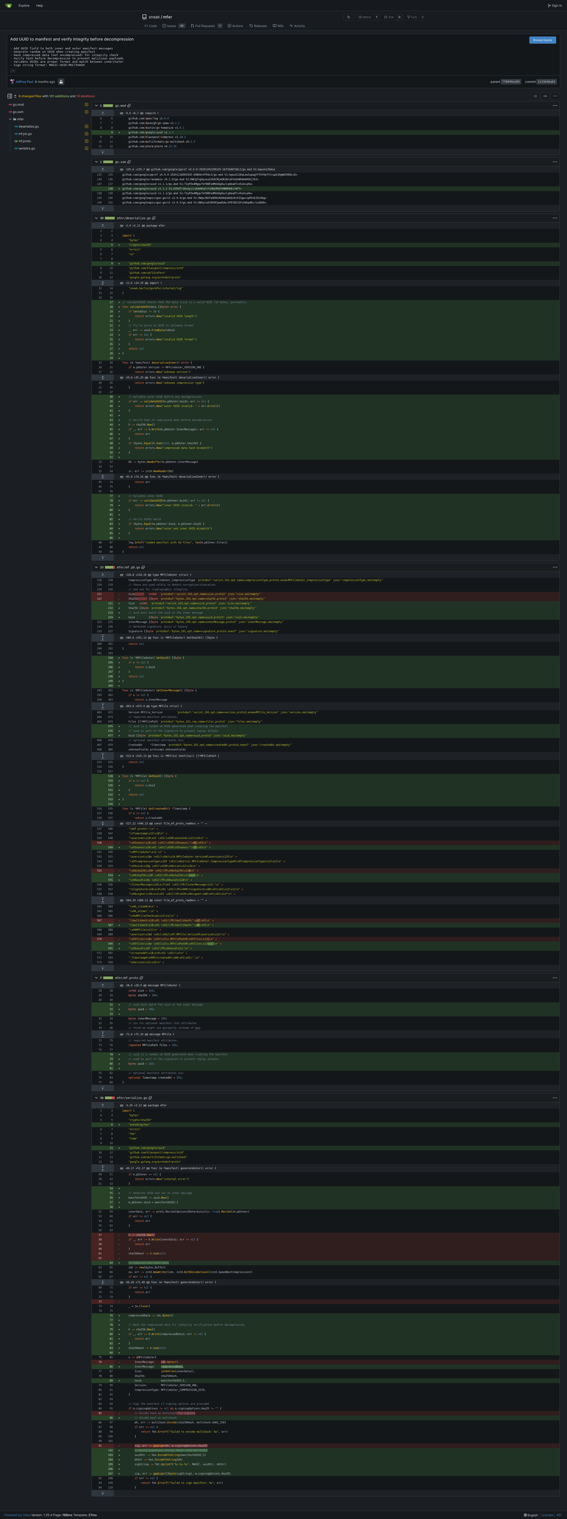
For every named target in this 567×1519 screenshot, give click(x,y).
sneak (154, 17)
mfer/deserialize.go (134, 218)
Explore (24, 5)
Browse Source (542, 40)
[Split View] (545, 96)
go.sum (120, 162)
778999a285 (511, 81)
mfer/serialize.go (132, 1098)
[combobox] (535, 96)
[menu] (555, 96)
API (559, 1515)
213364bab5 (546, 81)
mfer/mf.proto (126, 978)
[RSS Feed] (349, 17)
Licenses (547, 1515)
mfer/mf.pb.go (128, 567)
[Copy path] (129, 106)
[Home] (8, 6)
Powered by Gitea (17, 1515)
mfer (167, 17)
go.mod (120, 105)
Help (39, 5)
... (13, 70)
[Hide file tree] (10, 96)
